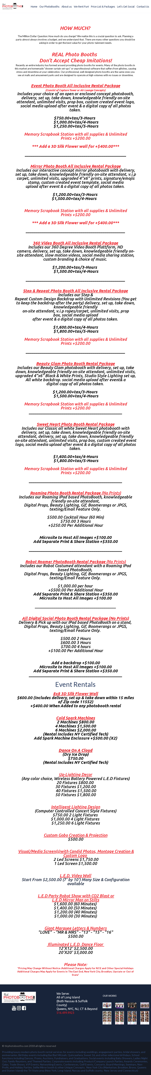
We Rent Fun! (81, 6)
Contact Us (143, 6)
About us (67, 6)
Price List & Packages (103, 6)
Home (34, 6)
